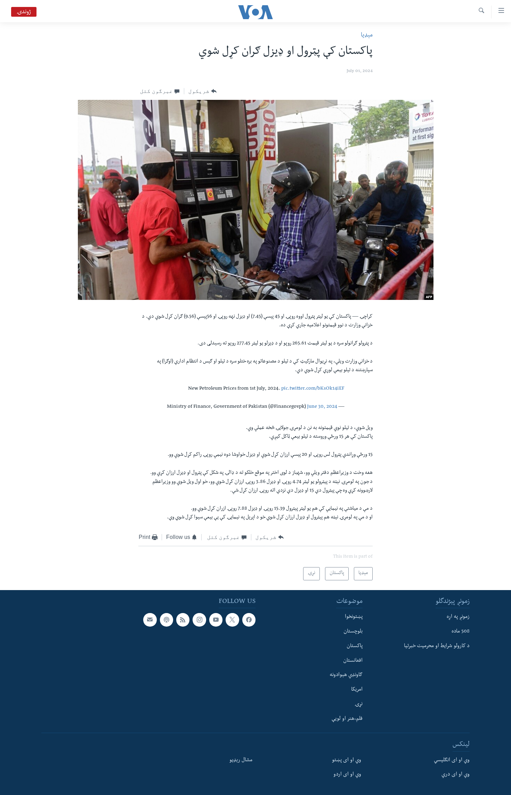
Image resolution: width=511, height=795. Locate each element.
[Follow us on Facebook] (249, 620)
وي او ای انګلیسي (452, 760)
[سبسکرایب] (149, 620)
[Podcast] (166, 620)
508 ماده (461, 632)
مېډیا (367, 35)
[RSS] (182, 620)
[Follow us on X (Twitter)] (232, 620)
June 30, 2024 (322, 407)
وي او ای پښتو (346, 760)
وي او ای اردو (347, 775)
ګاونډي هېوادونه (346, 676)
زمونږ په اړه (458, 617)
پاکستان (355, 646)
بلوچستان (353, 632)
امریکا (357, 690)
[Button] (202, 91)
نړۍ (359, 704)
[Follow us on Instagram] (199, 620)
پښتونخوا (354, 617)
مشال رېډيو (240, 760)
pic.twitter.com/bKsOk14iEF (312, 389)
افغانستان (353, 661)
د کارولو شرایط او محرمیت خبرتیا (437, 646)
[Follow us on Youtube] (215, 620)
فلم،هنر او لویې (347, 719)
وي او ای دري (455, 775)
